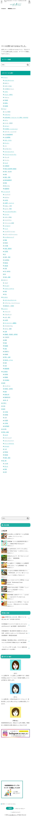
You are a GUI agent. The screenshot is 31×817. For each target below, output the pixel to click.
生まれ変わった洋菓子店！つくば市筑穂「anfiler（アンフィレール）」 (18, 535)
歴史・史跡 (7, 357)
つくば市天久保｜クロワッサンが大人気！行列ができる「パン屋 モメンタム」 (18, 550)
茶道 (5, 469)
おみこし (6, 83)
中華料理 (6, 166)
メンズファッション (9, 231)
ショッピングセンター (10, 211)
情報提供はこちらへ (12, 8)
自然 (5, 365)
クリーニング (8, 437)
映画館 (6, 345)
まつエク (6, 446)
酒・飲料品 (7, 271)
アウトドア (7, 311)
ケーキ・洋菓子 (8, 123)
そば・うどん (8, 140)
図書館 (6, 377)
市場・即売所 (8, 248)
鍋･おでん (7, 185)
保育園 (6, 414)
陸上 (5, 294)
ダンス (6, 466)
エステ (6, 435)
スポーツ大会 (8, 86)
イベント (5, 77)
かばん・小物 (8, 206)
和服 (5, 240)
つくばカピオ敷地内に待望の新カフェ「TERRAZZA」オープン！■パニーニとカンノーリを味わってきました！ (18, 573)
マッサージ (7, 386)
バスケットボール (9, 288)
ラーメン (6, 160)
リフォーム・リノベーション (12, 303)
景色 (5, 348)
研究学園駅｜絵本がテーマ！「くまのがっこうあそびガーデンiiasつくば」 (18, 596)
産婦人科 (6, 394)
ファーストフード (9, 151)
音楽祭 (6, 106)
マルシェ (6, 97)
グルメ (4, 109)
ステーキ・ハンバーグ (10, 131)
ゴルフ (6, 283)
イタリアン (7, 114)
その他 (6, 463)
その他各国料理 (8, 134)
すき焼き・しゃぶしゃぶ (11, 129)
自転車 (6, 265)
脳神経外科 (7, 397)
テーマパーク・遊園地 (10, 323)
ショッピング (6, 191)
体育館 (6, 374)
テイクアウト (8, 220)
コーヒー (6, 126)
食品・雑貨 (7, 277)
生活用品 (6, 260)
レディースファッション (11, 234)
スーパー (6, 214)
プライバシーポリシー (20, 808)
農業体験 (6, 368)
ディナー (6, 143)
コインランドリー (9, 440)
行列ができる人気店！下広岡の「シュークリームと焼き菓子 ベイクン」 (18, 588)
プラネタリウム (8, 325)
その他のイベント (9, 89)
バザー (6, 91)
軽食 (5, 183)
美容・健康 (6, 432)
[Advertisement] (15, 26)
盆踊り (6, 103)
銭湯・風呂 (7, 457)
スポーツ (5, 280)
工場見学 (6, 337)
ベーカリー (7, 225)
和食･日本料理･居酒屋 (10, 168)
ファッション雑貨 (9, 223)
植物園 (6, 354)
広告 (4, 406)
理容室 (6, 452)
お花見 (6, 320)
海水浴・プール (8, 360)
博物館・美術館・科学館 (11, 334)
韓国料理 (6, 188)
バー (5, 146)
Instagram (3, 8)
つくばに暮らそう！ (12, 814)
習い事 (4, 460)
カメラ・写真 (8, 208)
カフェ (6, 120)
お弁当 (6, 200)
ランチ (6, 163)
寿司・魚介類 (8, 171)
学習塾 (6, 420)
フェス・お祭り (8, 94)
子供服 (6, 245)
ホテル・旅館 (8, 328)
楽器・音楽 (7, 257)
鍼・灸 (6, 400)
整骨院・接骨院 (8, 388)
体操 (5, 291)
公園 (5, 331)
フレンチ (6, 157)
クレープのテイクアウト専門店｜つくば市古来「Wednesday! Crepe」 (18, 581)
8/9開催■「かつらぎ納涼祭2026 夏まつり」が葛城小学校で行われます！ (17, 542)
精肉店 (6, 262)
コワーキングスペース (10, 300)
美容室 (6, 454)
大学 (5, 417)
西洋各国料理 (8, 180)
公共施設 (5, 371)
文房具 (6, 251)
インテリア (7, 194)
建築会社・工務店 (9, 305)
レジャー (5, 308)
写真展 (6, 100)
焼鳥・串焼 (7, 177)
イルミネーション (9, 80)
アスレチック (8, 314)
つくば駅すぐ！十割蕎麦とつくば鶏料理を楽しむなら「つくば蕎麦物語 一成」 (18, 564)
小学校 (6, 423)
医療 (4, 383)
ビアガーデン (8, 148)
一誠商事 (10, 808)
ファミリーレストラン (10, 154)
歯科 (5, 391)
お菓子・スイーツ (9, 203)
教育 (4, 409)
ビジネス (5, 297)
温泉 (5, 363)
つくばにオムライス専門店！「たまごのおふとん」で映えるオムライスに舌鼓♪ (18, 603)
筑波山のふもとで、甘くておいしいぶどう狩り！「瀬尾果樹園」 (18, 557)
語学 (5, 472)
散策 (5, 343)
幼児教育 (6, 426)
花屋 (5, 268)
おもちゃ (6, 197)
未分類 (4, 429)
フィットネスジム (9, 443)
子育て (4, 403)
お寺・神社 (7, 317)
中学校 (6, 412)
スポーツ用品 (8, 217)
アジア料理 (7, 111)
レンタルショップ (9, 237)
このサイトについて (16, 812)
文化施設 (6, 380)
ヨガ (5, 449)
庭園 (5, 340)
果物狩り (6, 351)
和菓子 (6, 243)
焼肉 (5, 174)
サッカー (6, 285)
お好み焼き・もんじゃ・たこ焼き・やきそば (16, 117)
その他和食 (7, 137)
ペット (6, 228)
